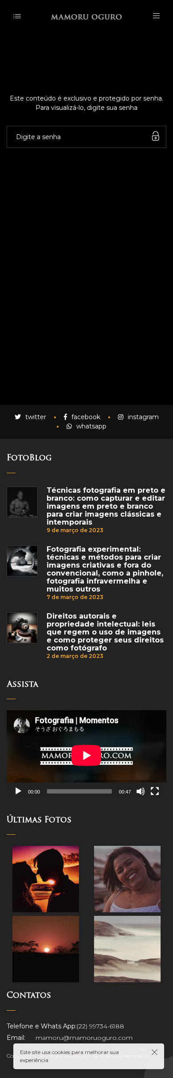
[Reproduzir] (18, 791)
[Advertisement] (86, 305)
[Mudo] (140, 791)
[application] (86, 755)
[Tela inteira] (154, 791)
